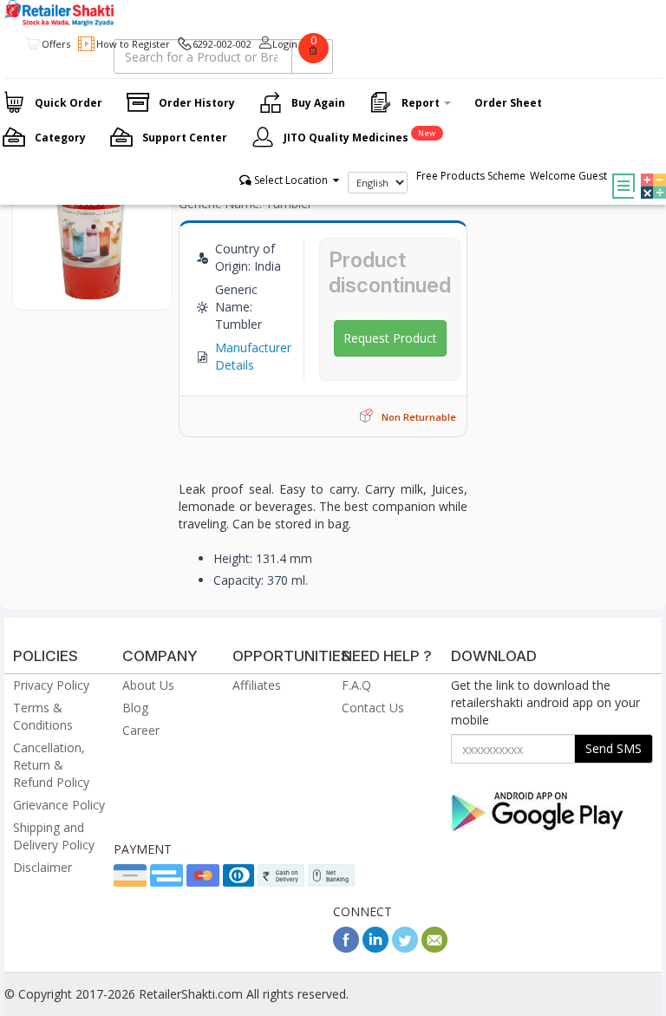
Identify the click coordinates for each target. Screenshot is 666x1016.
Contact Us (373, 707)
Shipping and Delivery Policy (54, 836)
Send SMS (613, 748)
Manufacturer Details (253, 356)
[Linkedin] (375, 948)
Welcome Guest (568, 175)
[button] (649, 173)
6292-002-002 (222, 43)
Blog (135, 707)
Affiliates (256, 685)
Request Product (390, 338)
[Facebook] (346, 948)
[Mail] (434, 948)
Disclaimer (42, 867)
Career (141, 730)
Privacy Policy (51, 685)
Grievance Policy (59, 804)
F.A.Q (356, 685)
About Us (148, 685)
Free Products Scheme (471, 175)
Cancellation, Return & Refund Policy (51, 764)
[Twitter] (405, 948)
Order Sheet (508, 102)
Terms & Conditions (43, 716)
